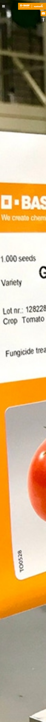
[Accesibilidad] (43, 19)
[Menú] (3, 6)
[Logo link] (25, 6)
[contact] (43, 13)
